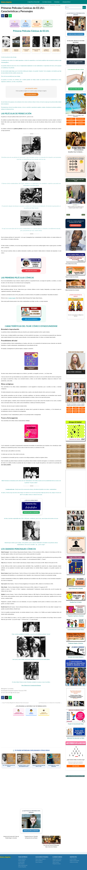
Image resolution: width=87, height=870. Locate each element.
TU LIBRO (71, 118)
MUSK (76, 407)
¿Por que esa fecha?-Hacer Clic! (76, 62)
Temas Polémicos (38, 862)
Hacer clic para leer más (75, 88)
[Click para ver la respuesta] (80, 169)
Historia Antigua (21, 860)
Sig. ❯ (83, 214)
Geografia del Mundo (57, 859)
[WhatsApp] (10, 15)
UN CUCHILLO (80, 124)
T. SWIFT (82, 407)
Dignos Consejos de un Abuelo (72, 276)
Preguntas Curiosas (57, 863)
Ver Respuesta (75, 225)
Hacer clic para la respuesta (31, 512)
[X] (6, 15)
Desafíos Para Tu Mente (76, 602)
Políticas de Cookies (74, 862)
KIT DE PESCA (71, 121)
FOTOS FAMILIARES (80, 118)
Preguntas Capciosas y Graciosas (76, 615)
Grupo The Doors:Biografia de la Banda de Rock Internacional (15, 702)
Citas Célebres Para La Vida (71, 263)
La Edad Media (21, 862)
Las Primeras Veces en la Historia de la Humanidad (49, 702)
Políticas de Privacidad (74, 860)
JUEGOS (70, 124)
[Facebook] (2, 15)
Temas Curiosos (56, 862)
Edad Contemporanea (22, 865)
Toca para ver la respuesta (31, 368)
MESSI (69, 407)
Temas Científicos (39, 860)
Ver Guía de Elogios (31, 270)
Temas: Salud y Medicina (40, 859)
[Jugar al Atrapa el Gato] (76, 431)
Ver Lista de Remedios (31, 319)
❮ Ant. (68, 214)
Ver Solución (75, 766)
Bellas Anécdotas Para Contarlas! (72, 290)
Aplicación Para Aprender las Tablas (75, 738)
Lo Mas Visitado (73, 859)
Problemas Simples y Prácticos (75, 643)
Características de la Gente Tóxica (75, 629)
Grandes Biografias (22, 866)
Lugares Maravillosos (57, 860)
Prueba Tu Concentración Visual (75, 723)
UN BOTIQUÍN (80, 121)
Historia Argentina (22, 859)
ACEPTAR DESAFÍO (31, 94)
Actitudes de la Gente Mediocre (75, 657)
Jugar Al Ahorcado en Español (76, 588)
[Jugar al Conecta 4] (76, 565)
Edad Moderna (21, 863)
